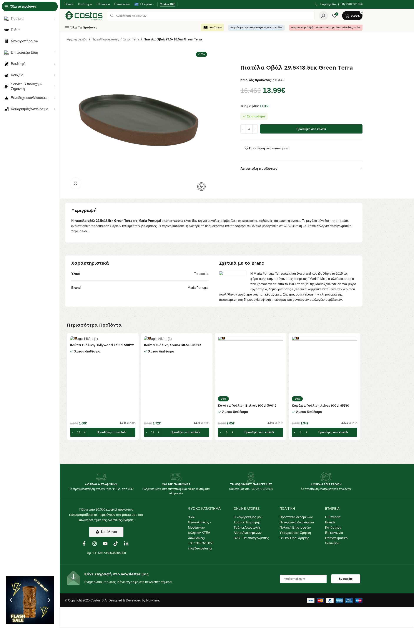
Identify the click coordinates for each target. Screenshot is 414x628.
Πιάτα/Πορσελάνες (105, 39)
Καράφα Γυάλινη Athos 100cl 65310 (320, 405)
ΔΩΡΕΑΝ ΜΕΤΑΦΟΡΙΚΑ (101, 484)
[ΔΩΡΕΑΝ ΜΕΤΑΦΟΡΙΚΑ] (101, 477)
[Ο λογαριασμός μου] (323, 15)
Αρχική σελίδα (77, 39)
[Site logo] (84, 15)
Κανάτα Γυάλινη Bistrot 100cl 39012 (247, 405)
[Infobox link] (338, 4)
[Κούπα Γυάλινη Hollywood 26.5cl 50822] (102, 338)
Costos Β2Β (167, 4)
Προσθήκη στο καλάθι (311, 129)
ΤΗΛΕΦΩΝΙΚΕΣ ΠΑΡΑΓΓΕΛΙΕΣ (251, 484)
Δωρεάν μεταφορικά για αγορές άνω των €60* (256, 27)
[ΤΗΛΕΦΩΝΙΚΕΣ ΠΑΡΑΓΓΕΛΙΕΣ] (251, 477)
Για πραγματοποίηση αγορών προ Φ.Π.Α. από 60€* (101, 489)
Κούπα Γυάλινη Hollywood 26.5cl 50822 (102, 345)
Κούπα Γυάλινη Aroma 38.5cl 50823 (172, 345)
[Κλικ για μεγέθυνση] (75, 183)
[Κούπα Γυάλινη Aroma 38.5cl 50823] (176, 338)
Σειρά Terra (131, 39)
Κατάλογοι (215, 27)
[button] (11, 600)
